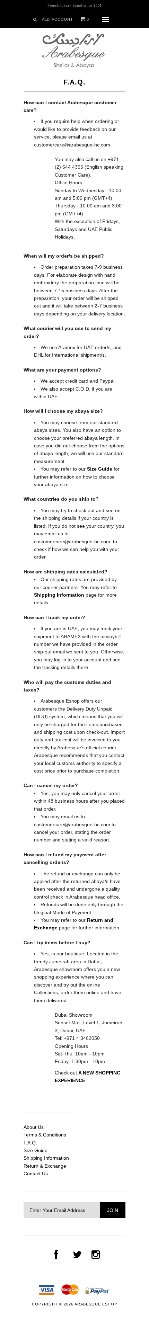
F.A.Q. (30, 1142)
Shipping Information (46, 1158)
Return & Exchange (45, 1166)
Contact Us (36, 1173)
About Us (34, 1127)
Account (62, 19)
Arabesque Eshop (95, 1304)
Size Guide (35, 1150)
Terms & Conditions (45, 1135)
